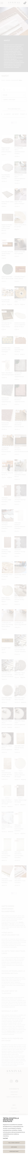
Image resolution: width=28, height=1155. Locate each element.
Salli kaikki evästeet (14, 1142)
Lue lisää (5, 1138)
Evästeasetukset (14, 1151)
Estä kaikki (14, 1147)
